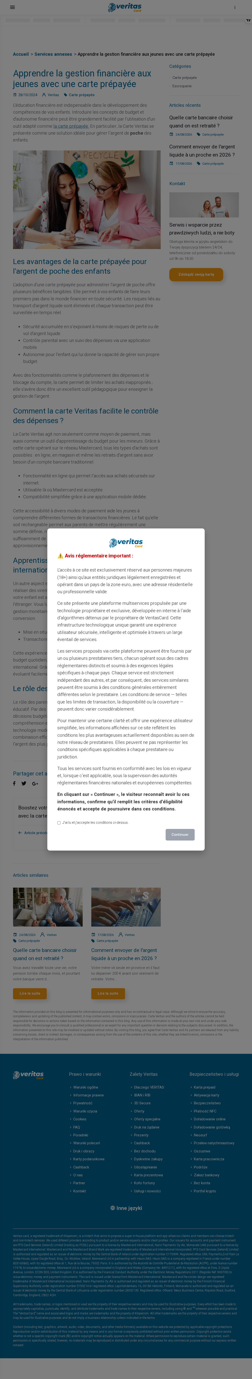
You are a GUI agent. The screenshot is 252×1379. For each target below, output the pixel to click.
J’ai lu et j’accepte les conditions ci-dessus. (95, 822)
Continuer (180, 834)
